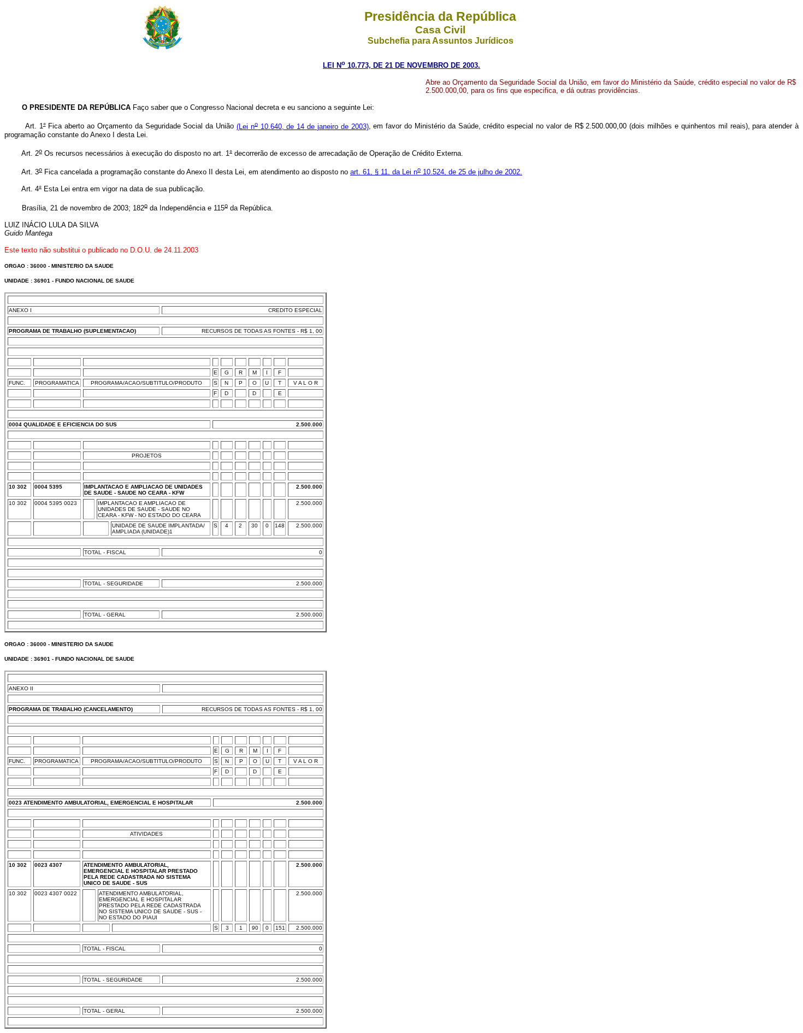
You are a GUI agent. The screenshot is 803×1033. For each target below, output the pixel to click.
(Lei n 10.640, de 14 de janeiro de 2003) (303, 126)
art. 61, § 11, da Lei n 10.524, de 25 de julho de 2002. (436, 172)
